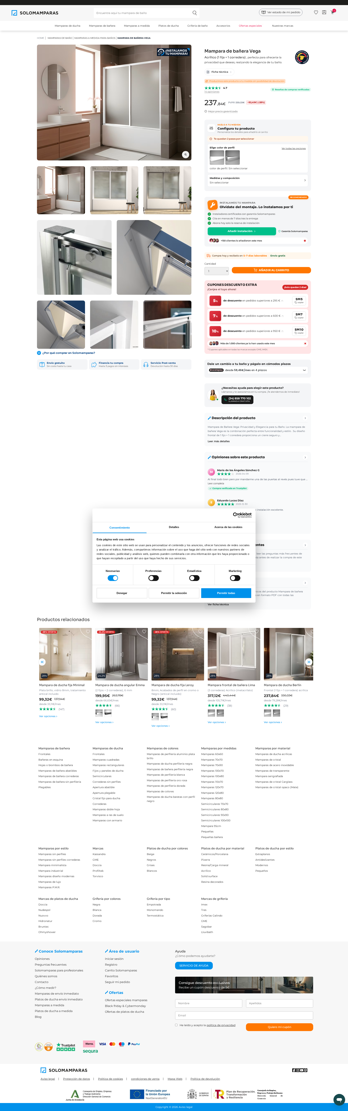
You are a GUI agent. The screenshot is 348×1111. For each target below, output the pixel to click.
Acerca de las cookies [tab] (228, 526)
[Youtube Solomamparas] (302, 1070)
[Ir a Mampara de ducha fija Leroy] (178, 654)
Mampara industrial (50, 870)
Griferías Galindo (211, 915)
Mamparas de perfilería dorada (166, 785)
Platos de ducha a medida (53, 1011)
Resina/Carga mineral (214, 865)
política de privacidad (221, 1025)
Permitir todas (226, 593)
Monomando (155, 910)
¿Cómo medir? (45, 988)
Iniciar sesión (114, 959)
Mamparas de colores (160, 791)
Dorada (97, 915)
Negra (96, 904)
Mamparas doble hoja (106, 809)
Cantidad (210, 263)
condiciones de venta (145, 1079)
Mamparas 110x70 (212, 781)
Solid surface (209, 876)
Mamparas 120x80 (212, 793)
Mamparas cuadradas (106, 759)
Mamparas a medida (137, 25)
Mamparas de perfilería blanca (166, 774)
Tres (203, 910)
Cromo (97, 921)
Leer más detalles (219, 441)
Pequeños (261, 870)
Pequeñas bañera (212, 837)
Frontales (44, 754)
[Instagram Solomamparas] (298, 1070)
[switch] (153, 578)
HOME (40, 38)
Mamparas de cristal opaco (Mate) (276, 787)
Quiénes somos (46, 976)
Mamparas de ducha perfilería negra (169, 763)
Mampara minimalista (52, 865)
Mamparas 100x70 (212, 770)
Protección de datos (76, 1079)
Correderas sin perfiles (107, 781)
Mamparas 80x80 (212, 798)
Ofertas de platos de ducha (124, 1011)
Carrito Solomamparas (121, 970)
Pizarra (205, 859)
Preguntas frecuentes (51, 964)
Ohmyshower (47, 932)
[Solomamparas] (107, 1070)
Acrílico (206, 870)
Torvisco (98, 876)
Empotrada (154, 904)
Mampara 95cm (211, 826)
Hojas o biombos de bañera (55, 765)
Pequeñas (207, 831)
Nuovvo (43, 915)
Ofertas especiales (250, 25)
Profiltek (98, 870)
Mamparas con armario (107, 820)
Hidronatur (45, 921)
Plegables (44, 787)
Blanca (97, 910)
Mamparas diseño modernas (56, 876)
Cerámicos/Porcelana (214, 854)
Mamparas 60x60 (212, 754)
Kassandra (99, 854)
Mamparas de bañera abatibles (57, 770)
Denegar (122, 593)
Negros (151, 859)
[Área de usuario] (324, 12)
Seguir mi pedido (117, 982)
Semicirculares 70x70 (214, 804)
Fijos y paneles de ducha (108, 770)
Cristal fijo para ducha (106, 798)
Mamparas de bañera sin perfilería (59, 781)
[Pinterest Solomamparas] (305, 1070)
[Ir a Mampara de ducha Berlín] (290, 654)
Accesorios (223, 25)
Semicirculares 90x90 (215, 815)
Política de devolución (205, 1079)
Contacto (41, 982)
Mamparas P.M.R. (49, 887)
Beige (150, 854)
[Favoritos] (316, 11)
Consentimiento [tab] (119, 527)
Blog (38, 1017)
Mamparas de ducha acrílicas (273, 754)
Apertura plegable (104, 793)
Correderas (99, 804)
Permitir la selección (174, 593)
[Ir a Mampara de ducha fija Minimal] (65, 654)
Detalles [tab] (174, 526)
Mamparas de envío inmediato (57, 993)
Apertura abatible (104, 787)
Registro (111, 964)
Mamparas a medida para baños (94, 38)
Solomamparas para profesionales (59, 970)
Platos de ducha (168, 25)
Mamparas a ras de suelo (108, 815)
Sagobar (206, 926)
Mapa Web (175, 1079)
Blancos (152, 870)
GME (96, 859)
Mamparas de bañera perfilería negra (170, 769)
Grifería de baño (197, 25)
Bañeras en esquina (50, 759)
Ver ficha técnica (218, 604)
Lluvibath (207, 932)
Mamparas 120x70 (212, 787)
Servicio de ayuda (193, 965)
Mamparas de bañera (102, 25)
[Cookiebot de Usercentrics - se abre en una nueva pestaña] (236, 515)
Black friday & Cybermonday (125, 1006)
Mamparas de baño (60, 38)
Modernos (261, 865)
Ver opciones (48, 716)
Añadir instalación (240, 231)
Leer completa (216, 483)
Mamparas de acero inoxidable (274, 765)
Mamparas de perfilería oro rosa (167, 780)
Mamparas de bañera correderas (58, 776)
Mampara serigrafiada (269, 776)
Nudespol (44, 910)
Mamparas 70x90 (212, 765)
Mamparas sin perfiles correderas (59, 859)
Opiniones (42, 959)
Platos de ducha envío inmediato (59, 999)
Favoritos (111, 976)
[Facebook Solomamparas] (294, 1070)
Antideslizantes (265, 859)
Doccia (97, 865)
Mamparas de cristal (268, 759)
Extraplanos (262, 854)
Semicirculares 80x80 (215, 809)
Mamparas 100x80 (212, 776)
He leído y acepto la (207, 1025)
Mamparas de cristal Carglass (274, 781)
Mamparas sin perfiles (52, 854)
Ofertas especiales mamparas (126, 1000)
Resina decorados (212, 882)
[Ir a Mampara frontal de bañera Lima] (234, 654)
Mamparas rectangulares (108, 765)
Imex (204, 904)
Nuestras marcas (282, 25)
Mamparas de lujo (49, 882)
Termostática (155, 915)
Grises (151, 865)
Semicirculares (102, 776)
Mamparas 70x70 (212, 759)
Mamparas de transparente (272, 770)
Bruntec (43, 926)
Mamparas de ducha (67, 25)
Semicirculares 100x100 (215, 820)
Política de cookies (110, 1079)
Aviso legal (48, 1079)
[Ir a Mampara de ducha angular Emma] (121, 654)
